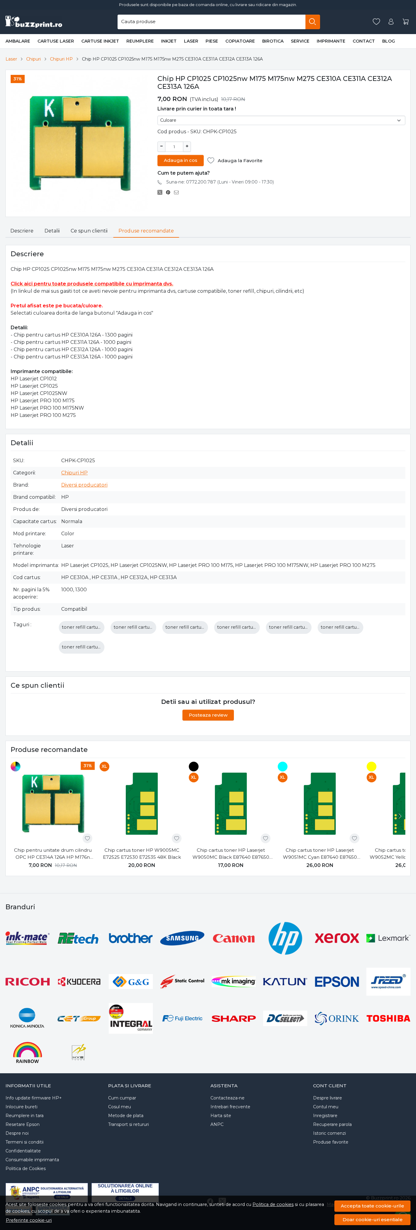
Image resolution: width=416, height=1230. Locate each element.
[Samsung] (182, 938)
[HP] (285, 938)
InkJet (169, 41)
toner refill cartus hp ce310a (93, 627)
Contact (364, 41)
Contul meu (325, 1106)
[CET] (79, 1018)
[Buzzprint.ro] (33, 22)
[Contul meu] (391, 22)
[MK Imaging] (234, 981)
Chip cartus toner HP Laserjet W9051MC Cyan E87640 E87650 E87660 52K (320, 854)
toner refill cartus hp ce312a (248, 627)
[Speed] (388, 982)
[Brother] (131, 938)
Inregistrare (325, 1115)
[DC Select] (285, 1018)
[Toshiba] (388, 1018)
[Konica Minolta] (27, 1018)
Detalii (52, 231)
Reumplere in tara (24, 1115)
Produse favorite (330, 1142)
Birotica (273, 41)
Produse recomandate (146, 231)
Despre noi (17, 1133)
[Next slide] (399, 816)
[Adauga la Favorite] (87, 838)
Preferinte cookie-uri (29, 1220)
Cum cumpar (122, 1098)
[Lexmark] (388, 938)
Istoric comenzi (329, 1133)
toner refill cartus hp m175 (91, 647)
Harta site (220, 1115)
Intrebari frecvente (230, 1106)
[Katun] (285, 981)
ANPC (217, 1124)
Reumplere (140, 41)
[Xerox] (337, 938)
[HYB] (79, 1052)
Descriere (21, 231)
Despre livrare (327, 1098)
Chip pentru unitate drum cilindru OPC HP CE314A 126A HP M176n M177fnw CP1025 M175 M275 (53, 854)
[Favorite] (376, 22)
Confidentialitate (23, 1151)
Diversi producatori (84, 485)
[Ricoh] (27, 982)
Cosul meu (119, 1106)
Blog (388, 41)
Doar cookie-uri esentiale (373, 1219)
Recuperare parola (332, 1124)
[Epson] (337, 981)
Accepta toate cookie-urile (372, 1206)
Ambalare (17, 41)
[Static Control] (182, 981)
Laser (191, 41)
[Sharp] (234, 1018)
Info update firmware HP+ (33, 1098)
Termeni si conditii (24, 1142)
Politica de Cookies (25, 1168)
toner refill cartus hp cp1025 (352, 627)
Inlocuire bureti (21, 1106)
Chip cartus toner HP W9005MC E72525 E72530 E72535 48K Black (142, 853)
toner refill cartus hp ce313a (300, 627)
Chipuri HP (61, 59)
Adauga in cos (180, 160)
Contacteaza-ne (227, 1098)
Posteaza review (208, 715)
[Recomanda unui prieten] (178, 192)
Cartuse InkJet (100, 41)
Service (300, 41)
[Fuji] (182, 1018)
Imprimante (331, 41)
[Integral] (131, 1018)
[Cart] (406, 22)
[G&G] (131, 981)
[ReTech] (79, 938)
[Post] (161, 192)
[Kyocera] (79, 981)
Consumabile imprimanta (32, 1159)
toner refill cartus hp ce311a (195, 627)
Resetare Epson (22, 1124)
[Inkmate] (27, 938)
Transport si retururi (128, 1124)
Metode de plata (125, 1115)
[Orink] (337, 1018)
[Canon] (234, 938)
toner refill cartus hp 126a (142, 627)
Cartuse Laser (55, 41)
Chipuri (33, 59)
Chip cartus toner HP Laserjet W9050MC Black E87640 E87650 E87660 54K (230, 854)
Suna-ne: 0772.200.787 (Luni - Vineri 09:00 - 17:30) (220, 182)
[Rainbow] (27, 1052)
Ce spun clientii (89, 231)
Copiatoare (240, 41)
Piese (212, 41)
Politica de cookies (273, 1204)
